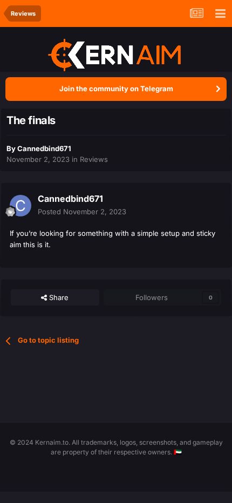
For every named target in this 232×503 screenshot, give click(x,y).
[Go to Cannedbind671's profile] (20, 205)
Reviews (94, 159)
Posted (82, 211)
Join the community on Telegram (116, 88)
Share (58, 297)
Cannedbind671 (44, 148)
